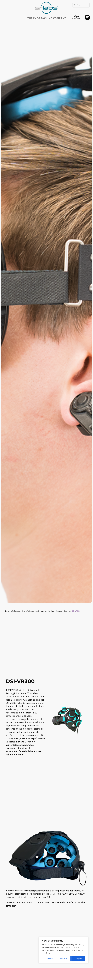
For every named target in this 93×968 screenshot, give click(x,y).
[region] (63, 950)
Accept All (78, 958)
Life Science (15, 611)
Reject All (63, 958)
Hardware (42, 611)
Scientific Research (29, 611)
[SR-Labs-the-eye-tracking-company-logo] (46, 2)
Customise (49, 958)
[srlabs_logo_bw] (76, 16)
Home (7, 611)
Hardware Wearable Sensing (59, 611)
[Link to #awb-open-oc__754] (87, 17)
